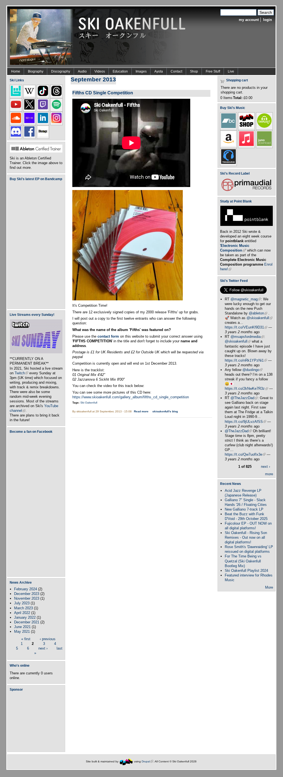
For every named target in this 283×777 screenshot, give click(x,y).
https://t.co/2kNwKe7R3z (246, 388)
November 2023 (26, 598)
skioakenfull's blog (165, 411)
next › (42, 648)
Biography (35, 71)
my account (249, 20)
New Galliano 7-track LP (244, 509)
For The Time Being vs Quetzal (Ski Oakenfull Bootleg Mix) (243, 561)
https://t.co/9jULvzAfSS (245, 422)
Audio (82, 71)
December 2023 (26, 594)
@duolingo (252, 370)
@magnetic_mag (246, 299)
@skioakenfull (260, 318)
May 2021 (22, 631)
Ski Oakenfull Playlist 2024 (246, 570)
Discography (60, 71)
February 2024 (25, 589)
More (269, 587)
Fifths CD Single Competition (102, 92)
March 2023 (23, 608)
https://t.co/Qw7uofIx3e (245, 454)
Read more (141, 411)
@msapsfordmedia (247, 337)
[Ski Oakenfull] (126, 761)
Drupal (147, 761)
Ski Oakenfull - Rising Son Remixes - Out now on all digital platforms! (246, 537)
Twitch (21, 373)
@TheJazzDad (244, 398)
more (269, 474)
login (267, 20)
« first (25, 639)
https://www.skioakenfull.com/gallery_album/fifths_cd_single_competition (130, 397)
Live (231, 71)
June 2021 (22, 627)
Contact (176, 71)
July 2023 (22, 603)
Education (120, 71)
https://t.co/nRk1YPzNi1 (246, 360)
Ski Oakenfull (88, 402)
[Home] (99, 36)
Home (15, 71)
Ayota (158, 71)
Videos (99, 71)
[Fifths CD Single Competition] (127, 299)
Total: (237, 98)
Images (141, 71)
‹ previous (47, 639)
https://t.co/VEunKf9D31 (246, 327)
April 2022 (22, 613)
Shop (194, 71)
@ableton (258, 313)
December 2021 (26, 622)
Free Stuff (213, 71)
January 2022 (25, 617)
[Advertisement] (37, 721)
